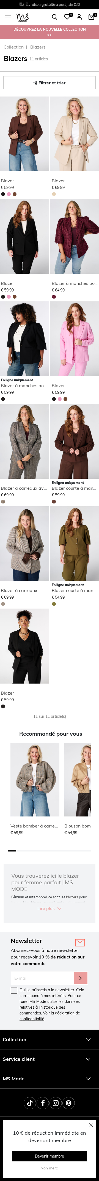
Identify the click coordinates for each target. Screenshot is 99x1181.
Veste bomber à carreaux (36, 826)
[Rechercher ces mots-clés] (54, 17)
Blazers (38, 47)
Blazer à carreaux (19, 590)
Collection (14, 47)
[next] (44, 135)
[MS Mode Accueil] (22, 17)
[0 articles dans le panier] (91, 17)
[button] (67, 17)
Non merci (50, 1168)
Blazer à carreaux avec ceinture (33, 488)
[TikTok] (30, 1103)
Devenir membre (49, 1156)
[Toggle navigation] (8, 17)
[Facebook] (43, 1103)
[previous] (4, 135)
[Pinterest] (68, 1103)
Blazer (7, 180)
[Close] (91, 1125)
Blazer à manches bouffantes (31, 385)
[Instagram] (56, 1103)
